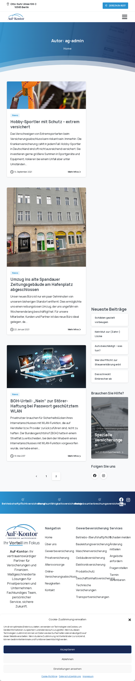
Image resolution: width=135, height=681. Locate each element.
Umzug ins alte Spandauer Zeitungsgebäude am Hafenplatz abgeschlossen (41, 284)
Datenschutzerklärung (70, 676)
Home (67, 48)
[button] (129, 619)
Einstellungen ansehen (68, 669)
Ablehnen (67, 659)
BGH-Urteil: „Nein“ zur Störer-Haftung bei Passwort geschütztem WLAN (44, 406)
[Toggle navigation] (124, 17)
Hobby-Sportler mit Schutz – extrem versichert (44, 124)
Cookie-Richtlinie (49, 676)
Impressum (88, 676)
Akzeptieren (67, 649)
